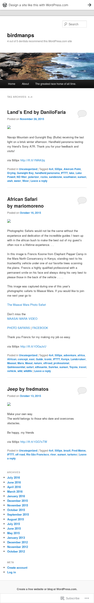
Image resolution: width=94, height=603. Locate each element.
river (53, 454)
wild (19, 371)
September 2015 (18, 514)
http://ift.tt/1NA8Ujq (32, 160)
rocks (44, 177)
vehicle (11, 371)
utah (10, 181)
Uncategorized (28, 169)
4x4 (51, 169)
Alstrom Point (72, 169)
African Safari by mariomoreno (25, 202)
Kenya (65, 359)
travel (82, 367)
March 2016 (15, 491)
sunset (82, 177)
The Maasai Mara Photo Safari (26, 304)
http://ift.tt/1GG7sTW (33, 442)
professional (61, 363)
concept (23, 359)
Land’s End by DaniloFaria (36, 112)
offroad (47, 363)
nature (38, 363)
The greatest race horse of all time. (55, 83)
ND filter (22, 177)
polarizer (33, 177)
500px (58, 169)
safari (30, 367)
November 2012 (17, 547)
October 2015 (16, 510)
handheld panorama (47, 173)
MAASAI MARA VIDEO (22, 318)
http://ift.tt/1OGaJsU (33, 346)
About (25, 83)
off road (20, 454)
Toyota (73, 367)
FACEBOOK (40, 328)
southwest (69, 177)
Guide (39, 359)
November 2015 (17, 505)
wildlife (28, 371)
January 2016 (16, 496)
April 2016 (14, 487)
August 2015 (15, 519)
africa (81, 355)
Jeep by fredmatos (28, 389)
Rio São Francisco (37, 454)
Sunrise (53, 367)
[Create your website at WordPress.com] (47, 5)
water (17, 181)
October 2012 (16, 551)
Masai (29, 363)
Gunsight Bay (25, 173)
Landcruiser (78, 359)
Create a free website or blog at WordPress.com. (47, 589)
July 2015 (13, 524)
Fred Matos (79, 450)
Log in (11, 572)
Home (11, 83)
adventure (70, 355)
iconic (48, 359)
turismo (72, 454)
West (25, 181)
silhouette (41, 367)
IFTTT (64, 173)
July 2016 (13, 477)
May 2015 (13, 533)
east (32, 359)
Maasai (11, 363)
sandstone (55, 177)
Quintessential (16, 367)
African (11, 359)
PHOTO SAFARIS (18, 328)
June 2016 (14, 482)
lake (71, 173)
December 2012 (17, 542)
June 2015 (14, 528)
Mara (20, 363)
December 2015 (17, 501)
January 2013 (16, 537)
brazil (67, 450)
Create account (17, 567)
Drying (11, 173)
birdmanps (20, 35)
